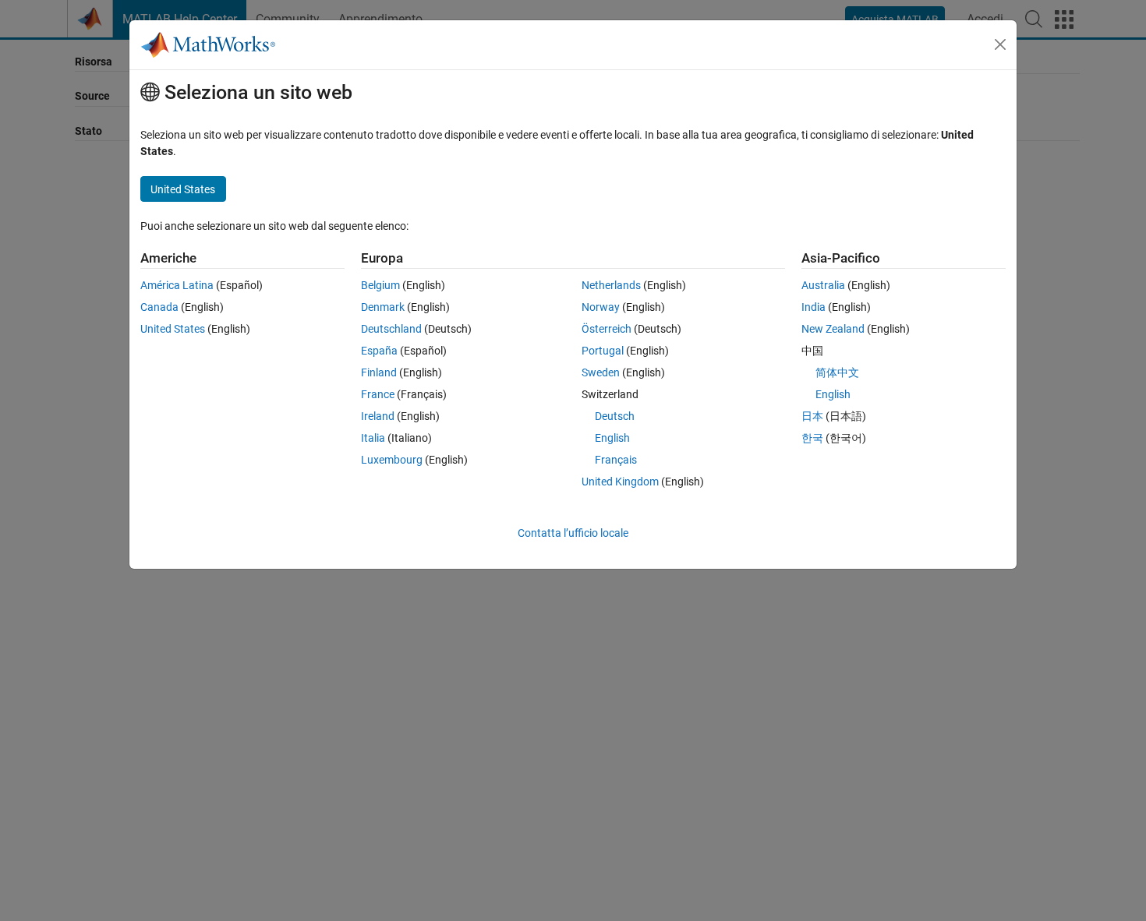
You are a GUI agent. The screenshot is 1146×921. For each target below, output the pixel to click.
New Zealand (833, 329)
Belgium (380, 285)
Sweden (601, 372)
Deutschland (391, 329)
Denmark (383, 307)
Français (616, 459)
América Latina (177, 285)
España (379, 350)
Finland (379, 372)
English (612, 438)
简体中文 (837, 372)
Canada (159, 307)
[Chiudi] (1000, 44)
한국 (812, 438)
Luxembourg (392, 459)
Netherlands (611, 285)
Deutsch (615, 416)
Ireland (377, 416)
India (813, 307)
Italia (373, 438)
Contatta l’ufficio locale (573, 533)
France (377, 394)
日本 (812, 416)
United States (172, 329)
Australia (823, 285)
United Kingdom (620, 481)
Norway (601, 307)
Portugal (603, 350)
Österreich (606, 329)
